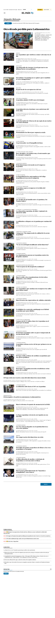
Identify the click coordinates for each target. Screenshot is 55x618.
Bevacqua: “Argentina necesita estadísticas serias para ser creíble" (33, 369)
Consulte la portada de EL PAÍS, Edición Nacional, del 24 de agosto (26, 23)
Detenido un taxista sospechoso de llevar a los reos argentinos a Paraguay (33, 448)
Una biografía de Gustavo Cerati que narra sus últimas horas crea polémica (32, 68)
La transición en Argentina (21, 163)
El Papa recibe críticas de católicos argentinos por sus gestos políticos (33, 356)
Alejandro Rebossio (12, 19)
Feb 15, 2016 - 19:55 (33, 389)
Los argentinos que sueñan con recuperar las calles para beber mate (33, 289)
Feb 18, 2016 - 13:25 (33, 348)
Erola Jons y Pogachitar (13, 541)
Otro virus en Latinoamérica (21, 98)
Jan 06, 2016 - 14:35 (33, 451)
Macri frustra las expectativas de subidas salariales (33, 300)
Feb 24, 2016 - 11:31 (33, 259)
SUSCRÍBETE (40, 9)
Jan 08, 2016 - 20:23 (33, 430)
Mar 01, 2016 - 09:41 (33, 180)
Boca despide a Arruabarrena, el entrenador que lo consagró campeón (33, 154)
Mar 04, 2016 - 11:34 (33, 102)
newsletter (6, 569)
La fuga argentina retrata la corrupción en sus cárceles (32, 415)
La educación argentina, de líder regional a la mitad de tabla (31, 212)
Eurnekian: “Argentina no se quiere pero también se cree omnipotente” (33, 78)
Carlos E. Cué (18, 81)
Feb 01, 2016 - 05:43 (20, 399)
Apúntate (6, 573)
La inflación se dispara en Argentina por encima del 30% (34, 222)
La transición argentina (20, 198)
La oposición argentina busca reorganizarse (25, 265)
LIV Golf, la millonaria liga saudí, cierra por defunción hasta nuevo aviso (22, 538)
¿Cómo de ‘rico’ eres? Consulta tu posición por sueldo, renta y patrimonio (20, 550)
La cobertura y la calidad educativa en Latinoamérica (26, 209)
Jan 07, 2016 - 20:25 (33, 439)
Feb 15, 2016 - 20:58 (26, 380)
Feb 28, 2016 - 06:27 (33, 237)
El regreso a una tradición (21, 287)
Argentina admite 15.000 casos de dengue (30, 100)
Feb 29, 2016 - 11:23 (33, 203)
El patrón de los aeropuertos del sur (28, 89)
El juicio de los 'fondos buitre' (22, 186)
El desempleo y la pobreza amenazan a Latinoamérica (22, 397)
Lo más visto (7, 547)
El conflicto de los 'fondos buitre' (23, 319)
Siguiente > (46, 484)
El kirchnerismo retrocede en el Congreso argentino (30, 165)
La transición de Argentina (21, 354)
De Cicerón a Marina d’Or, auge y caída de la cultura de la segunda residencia (20, 559)
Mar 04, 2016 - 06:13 (33, 113)
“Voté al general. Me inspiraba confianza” (30, 266)
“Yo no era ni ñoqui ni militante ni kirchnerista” (32, 244)
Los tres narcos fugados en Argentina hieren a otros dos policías (32, 427)
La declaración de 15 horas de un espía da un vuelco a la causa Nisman (33, 121)
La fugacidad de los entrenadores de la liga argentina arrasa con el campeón (31, 177)
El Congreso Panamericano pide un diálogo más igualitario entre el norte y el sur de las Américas (28, 536)
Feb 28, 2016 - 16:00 (33, 225)
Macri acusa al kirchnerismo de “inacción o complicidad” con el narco (31, 471)
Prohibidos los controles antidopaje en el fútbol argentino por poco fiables (32, 310)
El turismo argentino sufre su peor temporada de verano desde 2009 (33, 333)
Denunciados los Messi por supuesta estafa (30, 132)
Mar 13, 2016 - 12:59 (39, 81)
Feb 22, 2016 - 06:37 (33, 313)
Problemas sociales (7, 395)
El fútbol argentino (20, 141)
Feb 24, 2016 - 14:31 (33, 247)
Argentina (18, 53)
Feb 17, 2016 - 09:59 (33, 359)
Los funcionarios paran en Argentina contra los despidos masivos (32, 256)
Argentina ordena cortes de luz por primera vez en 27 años (33, 345)
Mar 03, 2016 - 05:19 (33, 145)
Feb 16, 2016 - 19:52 (33, 372)
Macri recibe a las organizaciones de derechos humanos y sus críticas (32, 278)
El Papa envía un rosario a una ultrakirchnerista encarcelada (25, 378)
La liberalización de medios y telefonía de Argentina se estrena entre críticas (30, 460)
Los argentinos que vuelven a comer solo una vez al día (33, 55)
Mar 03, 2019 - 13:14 (32, 58)
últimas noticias (8, 529)
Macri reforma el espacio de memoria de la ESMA (33, 404)
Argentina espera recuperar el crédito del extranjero (30, 189)
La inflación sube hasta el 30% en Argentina (31, 386)
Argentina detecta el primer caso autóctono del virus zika (32, 110)
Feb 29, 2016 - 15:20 (33, 192)
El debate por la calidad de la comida (23, 231)
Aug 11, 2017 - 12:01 (33, 71)
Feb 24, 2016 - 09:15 (33, 269)
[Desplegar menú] (5, 13)
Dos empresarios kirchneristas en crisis (29, 437)
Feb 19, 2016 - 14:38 (33, 336)
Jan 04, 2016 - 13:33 (33, 474)
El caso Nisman (19, 119)
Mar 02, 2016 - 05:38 (33, 157)
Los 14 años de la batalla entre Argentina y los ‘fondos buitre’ (31, 200)
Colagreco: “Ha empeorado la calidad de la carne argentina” (33, 234)
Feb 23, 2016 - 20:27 (33, 281)
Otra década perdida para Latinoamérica (27, 29)
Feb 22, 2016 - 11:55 (33, 302)
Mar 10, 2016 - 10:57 (39, 92)
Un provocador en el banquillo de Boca (29, 143)
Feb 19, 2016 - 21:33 (33, 325)
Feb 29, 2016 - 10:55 (33, 215)
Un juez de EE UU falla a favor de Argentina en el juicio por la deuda (32, 322)
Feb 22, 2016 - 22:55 (33, 292)
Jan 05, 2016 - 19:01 (33, 463)
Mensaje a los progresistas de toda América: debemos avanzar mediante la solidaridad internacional (25, 532)
